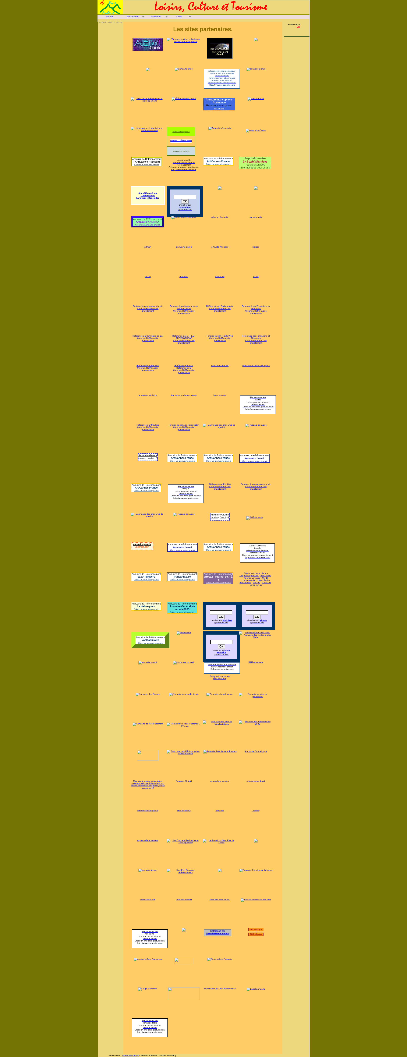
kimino (263, 620)
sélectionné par (256, 929)
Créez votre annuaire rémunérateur (220, 677)
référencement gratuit (181, 132)
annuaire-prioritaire (148, 395)
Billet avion (266, 575)
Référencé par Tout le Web (220, 336)
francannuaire (182, 576)
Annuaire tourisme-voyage (184, 395)
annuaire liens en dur (219, 899)
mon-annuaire (223, 651)
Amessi (255, 810)
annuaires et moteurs (181, 151)
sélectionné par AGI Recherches (220, 988)
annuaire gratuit (184, 247)
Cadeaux (266, 582)
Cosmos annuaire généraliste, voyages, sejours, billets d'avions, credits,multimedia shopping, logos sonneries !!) (148, 784)
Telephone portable (249, 575)
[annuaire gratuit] (147, 662)
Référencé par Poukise (148, 365)
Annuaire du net (254, 458)
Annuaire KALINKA (147, 221)
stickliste (227, 620)
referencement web (256, 781)
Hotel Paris (263, 580)
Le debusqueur (146, 606)
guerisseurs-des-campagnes (256, 365)
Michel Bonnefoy (130, 1055)
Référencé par (217, 932)
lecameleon (185, 207)
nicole (148, 276)
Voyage (256, 582)
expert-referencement (147, 840)
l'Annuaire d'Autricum (147, 161)
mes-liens (219, 276)
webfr (256, 276)
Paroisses (156, 16)
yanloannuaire (150, 640)
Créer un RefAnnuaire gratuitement (148, 309)
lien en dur (219, 108)
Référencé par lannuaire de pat (147, 336)
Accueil (109, 16)
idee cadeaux (184, 810)
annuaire (220, 810)
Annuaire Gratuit (150, 458)
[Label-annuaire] (256, 988)
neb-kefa (184, 276)
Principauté (132, 16)
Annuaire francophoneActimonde (219, 101)
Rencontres (245, 582)
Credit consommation (255, 579)
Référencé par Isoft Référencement (183, 366)
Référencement (255, 662)
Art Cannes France (218, 161)
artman (147, 247)
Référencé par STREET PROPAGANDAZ (183, 337)
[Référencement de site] (254, 517)
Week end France (220, 365)
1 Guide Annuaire (220, 247)
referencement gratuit (147, 810)
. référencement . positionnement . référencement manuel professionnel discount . (179, 140)
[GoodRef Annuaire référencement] (184, 872)
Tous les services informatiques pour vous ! (255, 163)
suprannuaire (255, 217)
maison (255, 247)
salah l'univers (146, 576)
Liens (179, 16)
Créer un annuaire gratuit (146, 164)
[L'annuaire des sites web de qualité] (220, 427)
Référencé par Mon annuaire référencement (184, 307)
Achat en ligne (259, 573)
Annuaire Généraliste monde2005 (182, 608)
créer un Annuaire (220, 217)
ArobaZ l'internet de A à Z (218, 578)
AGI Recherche (256, 934)
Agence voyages (252, 578)
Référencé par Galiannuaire (219, 306)
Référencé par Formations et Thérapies (256, 307)
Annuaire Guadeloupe (256, 751)
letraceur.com (219, 395)
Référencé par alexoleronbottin (148, 306)
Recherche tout (147, 899)
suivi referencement (219, 781)
